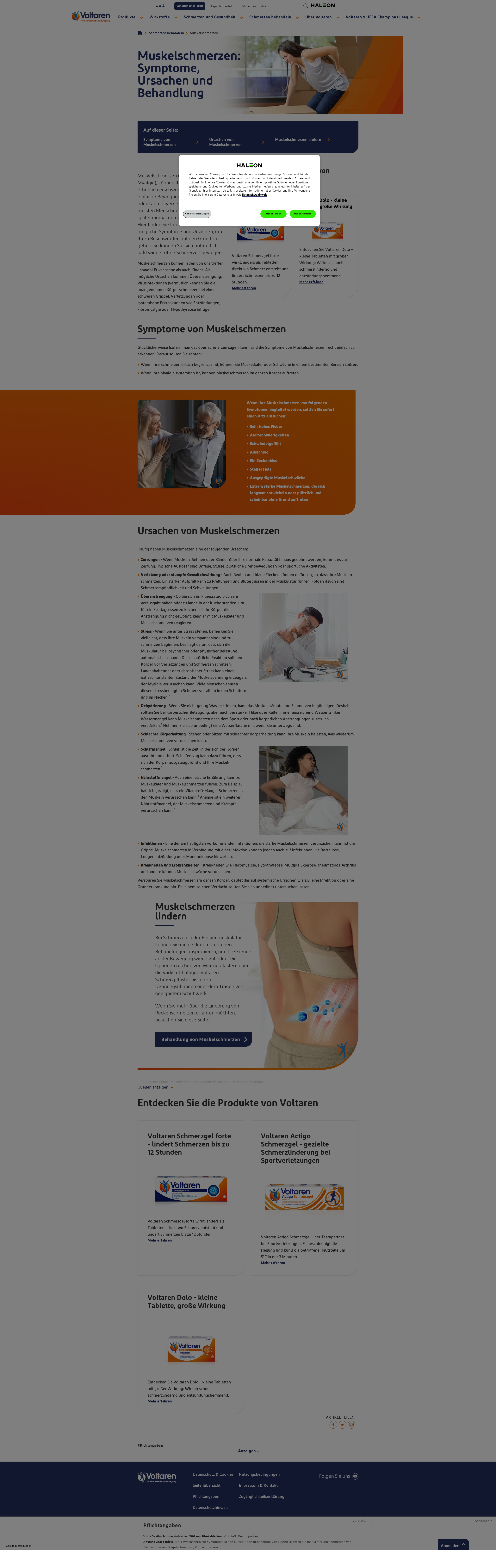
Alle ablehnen (273, 214)
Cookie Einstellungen (197, 214)
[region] (249, 190)
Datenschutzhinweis (254, 195)
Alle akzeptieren (303, 214)
